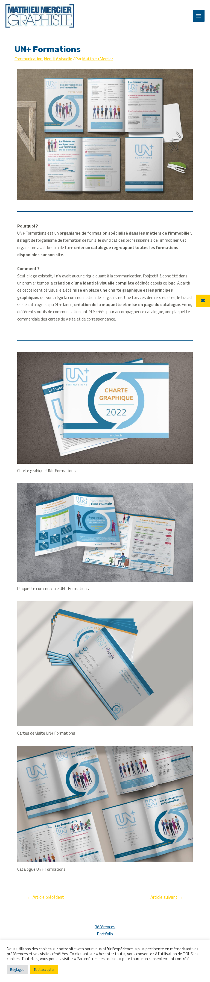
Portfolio (105, 934)
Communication (28, 59)
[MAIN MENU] (199, 16)
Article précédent (45, 897)
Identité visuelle (58, 59)
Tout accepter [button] (44, 969)
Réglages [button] (17, 969)
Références (105, 926)
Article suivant (166, 897)
